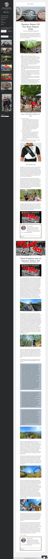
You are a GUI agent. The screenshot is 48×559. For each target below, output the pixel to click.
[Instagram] (23, 236)
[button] (45, 558)
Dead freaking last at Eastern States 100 (30, 248)
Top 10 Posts (3, 22)
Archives (2, 24)
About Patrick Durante (4, 15)
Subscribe (9, 31)
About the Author (6, 111)
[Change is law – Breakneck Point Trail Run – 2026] (6, 68)
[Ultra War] (6, 51)
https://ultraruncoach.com (28, 232)
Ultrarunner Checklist (4, 17)
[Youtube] (21, 236)
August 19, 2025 (36, 262)
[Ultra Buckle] (6, 86)
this (22, 331)
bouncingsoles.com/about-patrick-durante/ (27, 234)
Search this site (3, 35)
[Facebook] (22, 236)
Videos (2, 20)
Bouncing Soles (6, 8)
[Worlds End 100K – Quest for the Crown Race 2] (6, 59)
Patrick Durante (29, 262)
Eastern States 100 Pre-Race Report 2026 (30, 14)
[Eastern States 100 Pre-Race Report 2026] (6, 43)
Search (11, 36)
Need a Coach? (3, 19)
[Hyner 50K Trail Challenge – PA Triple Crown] (6, 77)
